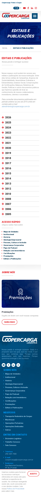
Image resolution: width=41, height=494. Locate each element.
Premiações (8, 256)
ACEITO (33, 474)
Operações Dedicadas (14, 426)
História (7, 237)
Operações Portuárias (14, 423)
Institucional (9, 234)
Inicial (5, 48)
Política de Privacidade (15, 489)
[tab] (20, 118)
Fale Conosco (10, 445)
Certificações (9, 253)
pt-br (16, 8)
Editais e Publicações (23, 48)
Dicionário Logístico (13, 439)
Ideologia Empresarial (12, 240)
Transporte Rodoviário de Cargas (18, 416)
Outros (8, 430)
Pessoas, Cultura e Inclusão (15, 243)
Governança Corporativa (14, 245)
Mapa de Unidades (11, 232)
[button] (20, 117)
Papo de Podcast (10, 248)
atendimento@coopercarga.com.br (15, 106)
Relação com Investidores (14, 251)
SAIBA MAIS (9, 322)
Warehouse (9, 420)
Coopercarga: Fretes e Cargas (12, 2)
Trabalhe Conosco (12, 442)
